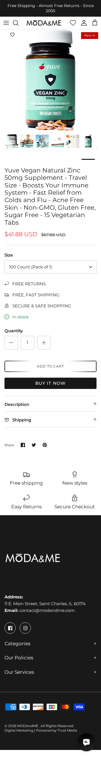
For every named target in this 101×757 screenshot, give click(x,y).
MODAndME (28, 726)
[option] (50, 80)
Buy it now (50, 383)
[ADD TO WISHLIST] (12, 35)
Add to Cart (50, 366)
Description (16, 404)
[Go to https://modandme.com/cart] (95, 23)
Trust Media (67, 730)
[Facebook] (10, 628)
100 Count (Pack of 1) (30, 267)
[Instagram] (25, 628)
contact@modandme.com (47, 610)
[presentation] (7, 147)
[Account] (82, 23)
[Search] (18, 23)
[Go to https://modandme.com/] (44, 22)
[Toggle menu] (6, 23)
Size (8, 255)
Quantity (13, 330)
